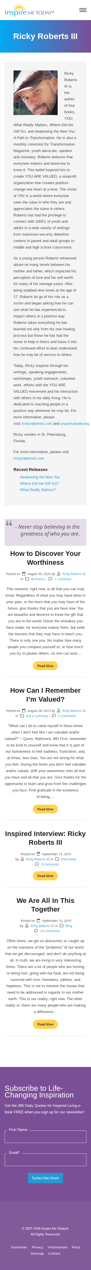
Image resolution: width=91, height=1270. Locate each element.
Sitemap (37, 1253)
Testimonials (57, 1247)
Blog (69, 926)
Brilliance (38, 579)
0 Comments (67, 716)
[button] (82, 10)
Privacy (37, 1247)
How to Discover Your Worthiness (45, 558)
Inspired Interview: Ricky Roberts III (45, 838)
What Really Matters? (38, 490)
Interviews (68, 859)
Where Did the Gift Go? (39, 483)
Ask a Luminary (37, 716)
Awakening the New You (40, 477)
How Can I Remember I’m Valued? (45, 694)
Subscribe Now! (45, 1177)
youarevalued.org (74, 423)
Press (76, 1247)
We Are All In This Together (45, 905)
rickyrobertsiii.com (36, 423)
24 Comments (50, 931)
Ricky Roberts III (74, 574)
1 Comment (63, 579)
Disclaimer (19, 1247)
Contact (54, 1253)
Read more (45, 666)
